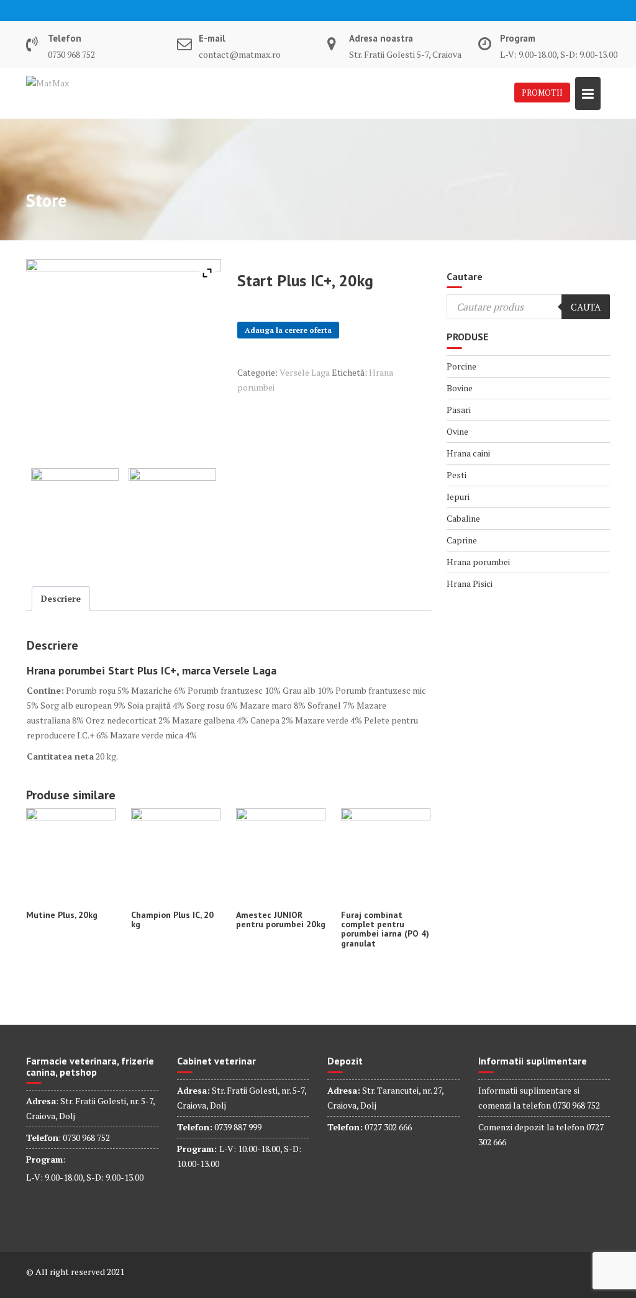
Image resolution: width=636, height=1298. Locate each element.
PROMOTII (542, 92)
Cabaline (463, 518)
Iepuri (458, 496)
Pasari (459, 409)
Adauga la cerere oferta (288, 330)
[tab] (61, 598)
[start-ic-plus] (75, 512)
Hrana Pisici (470, 583)
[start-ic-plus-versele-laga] (172, 512)
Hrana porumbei (478, 562)
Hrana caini (468, 453)
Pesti (456, 475)
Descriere (61, 598)
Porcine (461, 366)
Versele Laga (304, 372)
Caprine (462, 540)
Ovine (457, 431)
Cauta (586, 307)
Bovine (460, 388)
